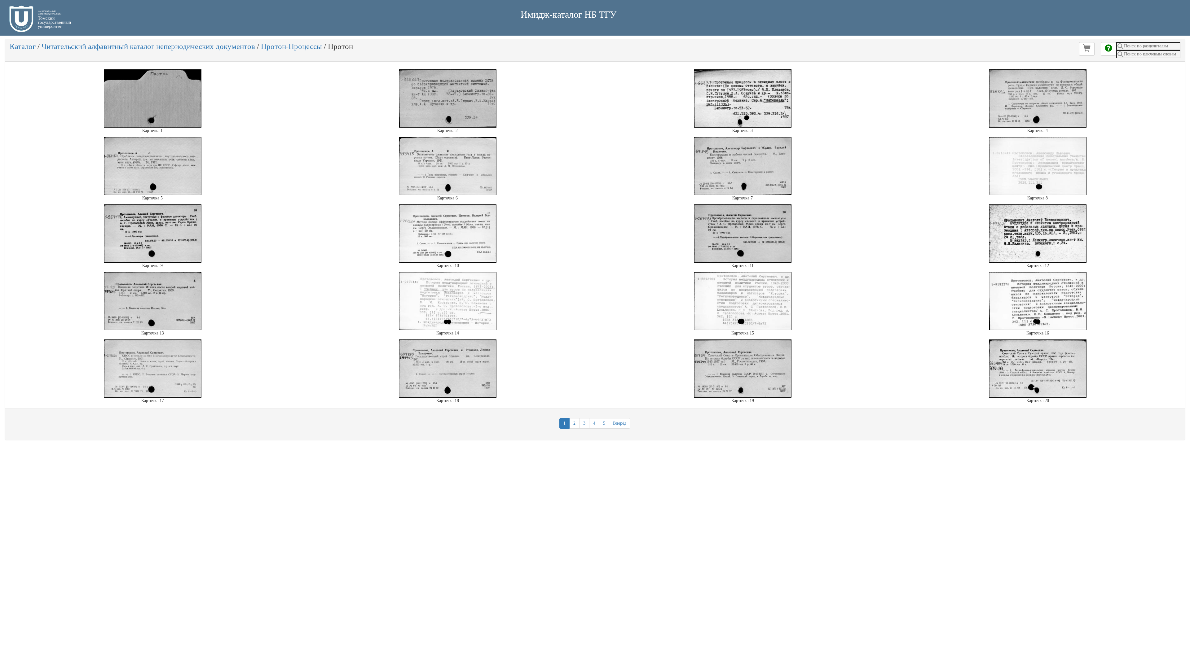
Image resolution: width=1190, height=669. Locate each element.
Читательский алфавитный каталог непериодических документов (148, 46)
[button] (1087, 49)
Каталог (23, 46)
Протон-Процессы (291, 46)
